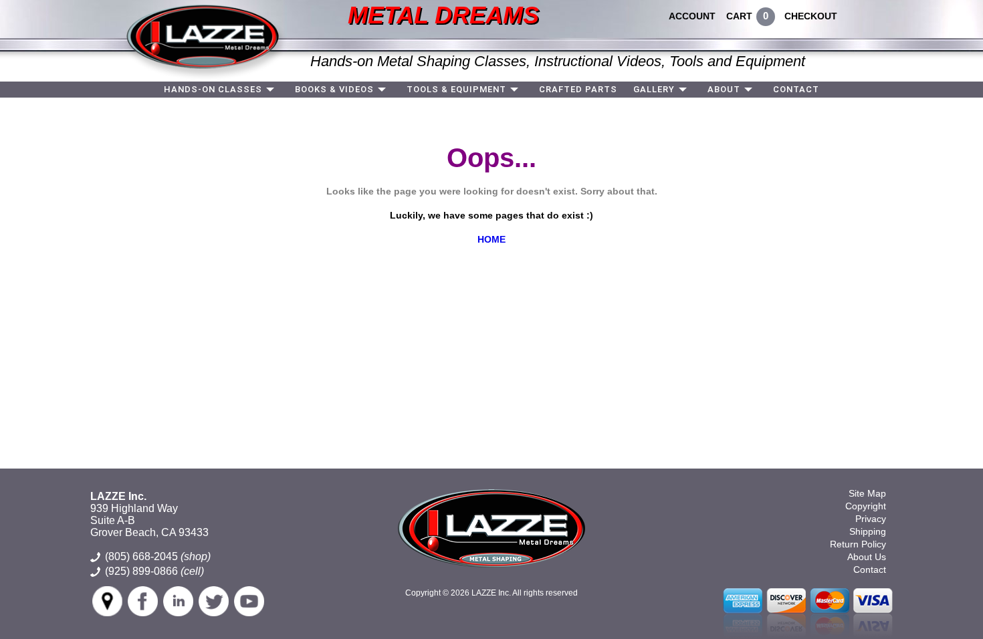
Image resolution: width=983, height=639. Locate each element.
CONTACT (796, 89)
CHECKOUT (810, 16)
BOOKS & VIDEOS (334, 89)
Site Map (867, 493)
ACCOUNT (692, 16)
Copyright (865, 506)
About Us (866, 556)
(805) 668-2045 (158, 556)
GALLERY (654, 89)
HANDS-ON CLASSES (213, 89)
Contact (869, 569)
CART (739, 16)
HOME (491, 239)
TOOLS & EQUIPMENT (456, 89)
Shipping (867, 531)
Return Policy (858, 544)
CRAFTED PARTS (578, 89)
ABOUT (723, 89)
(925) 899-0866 (141, 571)
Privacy (870, 518)
